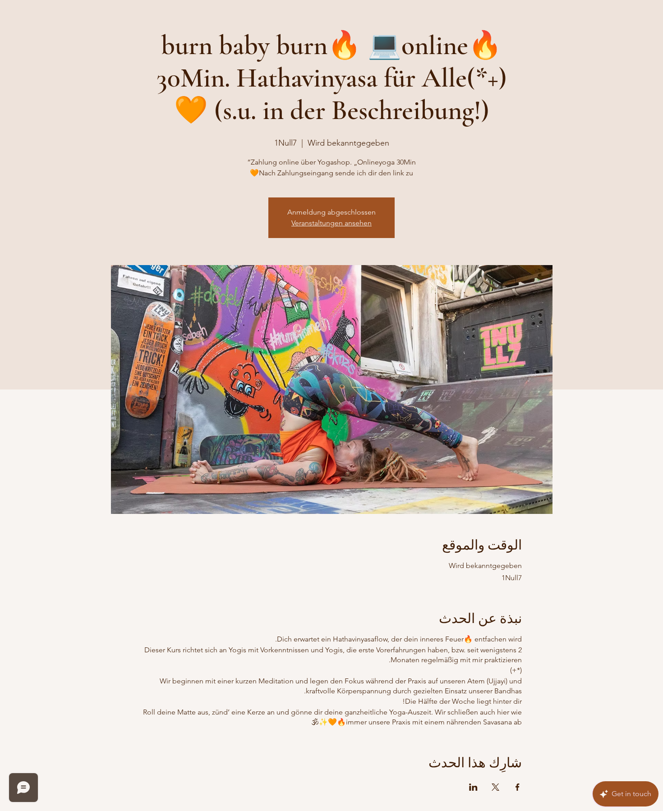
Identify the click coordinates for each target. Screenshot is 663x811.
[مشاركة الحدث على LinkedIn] (473, 787)
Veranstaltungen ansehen (331, 223)
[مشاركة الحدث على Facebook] (517, 787)
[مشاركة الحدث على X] (495, 787)
